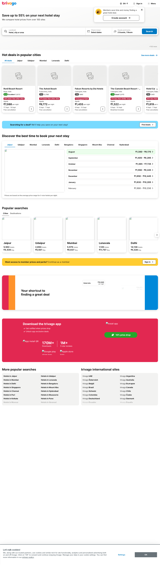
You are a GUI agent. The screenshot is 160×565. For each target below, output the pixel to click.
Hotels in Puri (9, 395)
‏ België (88, 383)
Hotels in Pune (47, 398)
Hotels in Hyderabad (49, 391)
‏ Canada (126, 387)
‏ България (127, 383)
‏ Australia (127, 380)
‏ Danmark (127, 398)
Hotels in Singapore (12, 387)
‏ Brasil (88, 387)
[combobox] (43, 31)
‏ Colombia (90, 395)
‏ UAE (87, 376)
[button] (44, 31)
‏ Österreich (90, 380)
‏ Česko (126, 395)
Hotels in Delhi (10, 383)
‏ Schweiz (89, 391)
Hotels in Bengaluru (49, 383)
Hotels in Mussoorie (49, 395)
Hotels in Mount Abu (50, 387)
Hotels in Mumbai (11, 380)
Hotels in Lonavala (49, 380)
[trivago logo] (9, 4)
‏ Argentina (127, 376)
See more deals (147, 55)
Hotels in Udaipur (48, 376)
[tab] (8, 60)
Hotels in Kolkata (11, 398)
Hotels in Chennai (11, 391)
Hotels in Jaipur (10, 376)
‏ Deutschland (91, 398)
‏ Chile (125, 391)
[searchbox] (46, 32)
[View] (31, 109)
